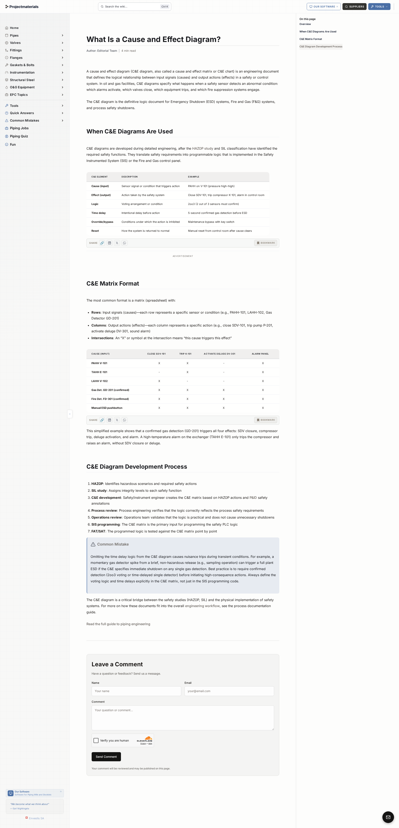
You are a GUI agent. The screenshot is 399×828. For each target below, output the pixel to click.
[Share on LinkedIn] (109, 243)
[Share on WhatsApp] (124, 243)
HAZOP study (202, 148)
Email (188, 682)
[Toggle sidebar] (69, 414)
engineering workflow (202, 606)
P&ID (253, 497)
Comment (98, 701)
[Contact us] (388, 817)
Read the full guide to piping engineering (118, 624)
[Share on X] (117, 243)
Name (95, 682)
